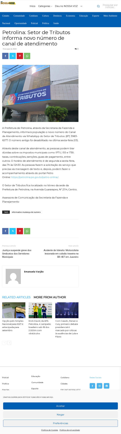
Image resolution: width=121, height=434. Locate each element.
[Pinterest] (20, 56)
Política (5, 383)
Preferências (60, 423)
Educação (35, 376)
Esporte (34, 388)
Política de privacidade (70, 430)
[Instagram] (99, 386)
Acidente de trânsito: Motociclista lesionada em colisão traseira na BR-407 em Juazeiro (61, 253)
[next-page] (9, 343)
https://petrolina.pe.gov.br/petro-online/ (34, 177)
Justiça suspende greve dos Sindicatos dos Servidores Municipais (16, 253)
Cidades (63, 383)
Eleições (5, 390)
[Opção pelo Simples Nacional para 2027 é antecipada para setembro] (13, 310)
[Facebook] (5, 56)
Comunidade (37, 382)
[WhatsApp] (27, 56)
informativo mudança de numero (26, 212)
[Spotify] (106, 386)
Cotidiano (64, 377)
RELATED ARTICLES (16, 297)
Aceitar (60, 405)
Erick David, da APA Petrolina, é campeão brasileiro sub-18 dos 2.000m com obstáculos (40, 327)
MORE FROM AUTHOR (50, 297)
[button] (108, 6)
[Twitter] (12, 56)
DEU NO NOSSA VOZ (70, 390)
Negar (60, 414)
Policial (5, 377)
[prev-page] (4, 343)
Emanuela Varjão (34, 271)
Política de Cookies (49, 430)
